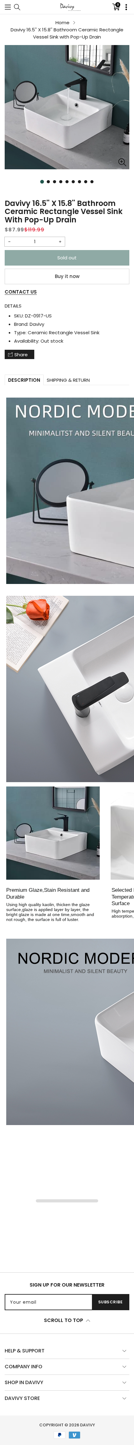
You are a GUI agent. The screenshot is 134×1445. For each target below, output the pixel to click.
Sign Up (102, 730)
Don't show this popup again (70, 744)
